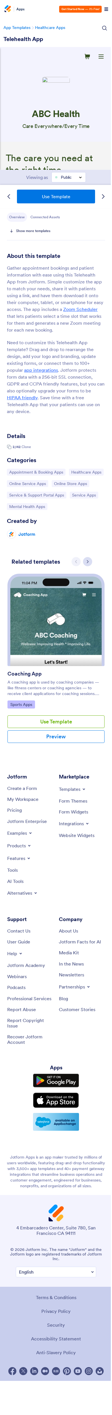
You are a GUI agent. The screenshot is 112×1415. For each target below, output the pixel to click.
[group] (56, 663)
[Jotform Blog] (56, 1371)
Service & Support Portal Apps (36, 495)
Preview (56, 736)
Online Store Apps (70, 483)
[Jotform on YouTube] (78, 1371)
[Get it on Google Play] (56, 1080)
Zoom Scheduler (80, 309)
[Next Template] (103, 196)
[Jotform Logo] (7, 9)
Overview (17, 217)
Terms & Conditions (56, 1297)
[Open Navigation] (106, 9)
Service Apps (85, 495)
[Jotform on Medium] (45, 1371)
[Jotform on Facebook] (12, 1371)
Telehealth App (23, 39)
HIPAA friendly (22, 397)
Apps (20, 9)
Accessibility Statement (56, 1339)
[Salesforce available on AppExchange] (56, 1122)
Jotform (26, 534)
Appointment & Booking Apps (36, 472)
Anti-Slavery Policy (56, 1352)
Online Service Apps (27, 483)
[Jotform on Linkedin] (34, 1371)
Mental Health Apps (27, 506)
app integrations (41, 370)
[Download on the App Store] (56, 1100)
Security (56, 1325)
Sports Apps (22, 704)
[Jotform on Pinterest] (67, 1371)
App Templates (16, 27)
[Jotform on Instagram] (89, 1371)
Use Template (56, 196)
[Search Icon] (105, 28)
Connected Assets (45, 217)
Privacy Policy (56, 1311)
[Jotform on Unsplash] (100, 1371)
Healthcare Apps (50, 27)
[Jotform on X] (23, 1371)
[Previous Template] (9, 196)
